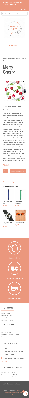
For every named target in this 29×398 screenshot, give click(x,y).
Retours (3, 336)
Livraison (3, 330)
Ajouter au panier (17, 171)
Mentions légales (6, 332)
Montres (18, 58)
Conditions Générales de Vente (10, 334)
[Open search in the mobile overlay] (14, 14)
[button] (23, 82)
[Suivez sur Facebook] (21, 9)
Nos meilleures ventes (7, 318)
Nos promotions (5, 313)
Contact (3, 339)
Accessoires (11, 58)
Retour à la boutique (9, 182)
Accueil (5, 58)
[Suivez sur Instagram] (25, 9)
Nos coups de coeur (7, 320)
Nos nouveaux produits (7, 315)
